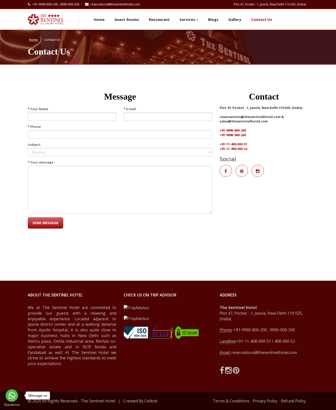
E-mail (130, 109)
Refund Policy (293, 401)
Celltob (150, 401)
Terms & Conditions (231, 401)
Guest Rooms (126, 19)
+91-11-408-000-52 (233, 148)
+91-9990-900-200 (233, 135)
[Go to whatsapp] (12, 395)
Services (187, 19)
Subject (34, 144)
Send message (45, 222)
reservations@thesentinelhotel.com (115, 4)
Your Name (38, 109)
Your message (40, 162)
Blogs (213, 19)
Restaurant (159, 19)
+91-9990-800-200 (233, 130)
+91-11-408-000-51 (233, 144)
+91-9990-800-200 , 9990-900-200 (55, 4)
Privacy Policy (265, 401)
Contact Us (261, 19)
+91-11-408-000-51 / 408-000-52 (265, 341)
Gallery (234, 19)
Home (99, 19)
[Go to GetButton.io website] (12, 405)
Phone (34, 126)
